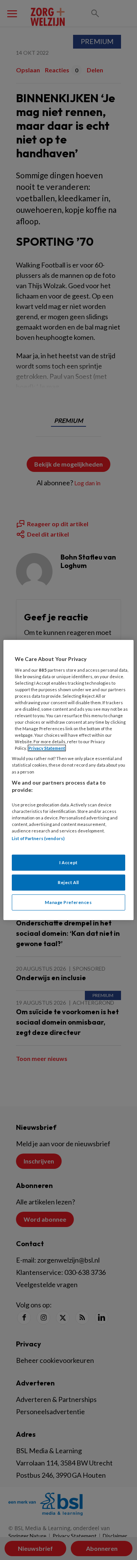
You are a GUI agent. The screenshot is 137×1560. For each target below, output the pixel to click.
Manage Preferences (68, 902)
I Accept (68, 862)
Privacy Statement (47, 748)
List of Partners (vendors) (38, 838)
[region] (68, 780)
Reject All (68, 882)
